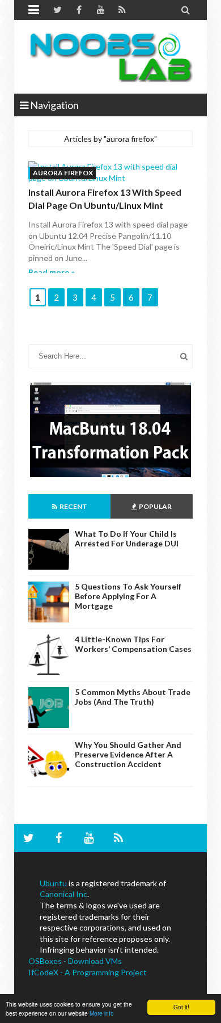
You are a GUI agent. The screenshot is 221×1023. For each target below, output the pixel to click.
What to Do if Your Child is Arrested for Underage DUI (126, 538)
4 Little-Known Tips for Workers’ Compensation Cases (133, 644)
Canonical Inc (63, 894)
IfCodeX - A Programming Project (87, 972)
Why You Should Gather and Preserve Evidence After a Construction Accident (128, 754)
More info (102, 1013)
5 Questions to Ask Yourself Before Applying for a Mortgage (128, 596)
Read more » (51, 272)
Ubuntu (53, 883)
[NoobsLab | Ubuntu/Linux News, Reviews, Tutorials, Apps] (110, 56)
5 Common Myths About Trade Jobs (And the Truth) (132, 696)
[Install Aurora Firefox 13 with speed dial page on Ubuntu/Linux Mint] (110, 172)
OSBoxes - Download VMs (75, 961)
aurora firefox (63, 173)
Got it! (181, 1007)
